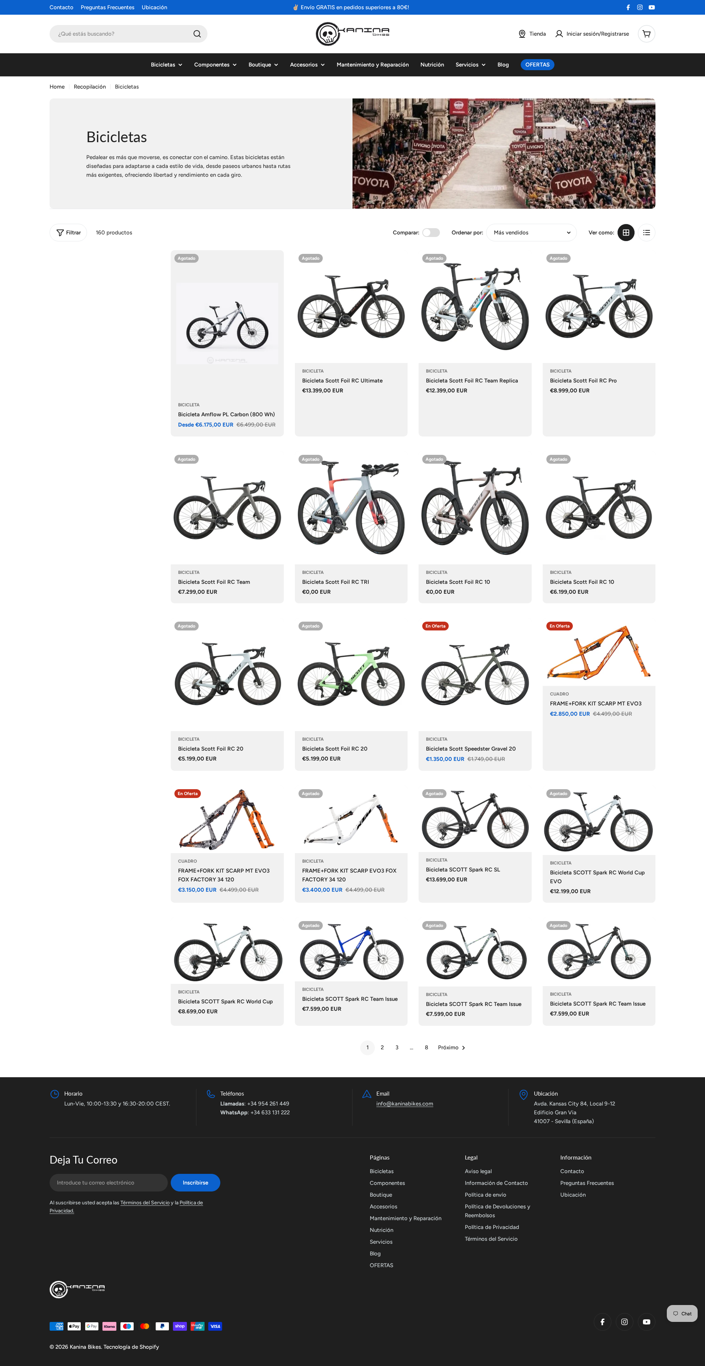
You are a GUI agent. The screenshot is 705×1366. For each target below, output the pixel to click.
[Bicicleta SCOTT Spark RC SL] (475, 819)
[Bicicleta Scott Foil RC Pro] (599, 306)
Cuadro (559, 694)
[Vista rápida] (273, 266)
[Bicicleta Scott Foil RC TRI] (351, 507)
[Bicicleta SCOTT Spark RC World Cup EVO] (599, 820)
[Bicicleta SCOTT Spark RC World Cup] (227, 950)
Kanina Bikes (85, 1347)
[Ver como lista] (646, 232)
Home (57, 86)
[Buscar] (197, 33)
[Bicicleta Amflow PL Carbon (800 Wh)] (227, 323)
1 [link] (367, 1047)
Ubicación (154, 7)
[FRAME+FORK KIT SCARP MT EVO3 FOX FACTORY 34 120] (227, 819)
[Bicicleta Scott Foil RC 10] (475, 507)
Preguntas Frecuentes (107, 7)
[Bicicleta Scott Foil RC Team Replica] (475, 306)
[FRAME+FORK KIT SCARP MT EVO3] (599, 652)
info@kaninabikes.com (404, 1103)
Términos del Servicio (145, 1203)
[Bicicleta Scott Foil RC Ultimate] (351, 306)
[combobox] (128, 34)
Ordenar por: (467, 232)
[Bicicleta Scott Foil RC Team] (227, 507)
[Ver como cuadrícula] (626, 232)
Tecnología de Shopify (131, 1347)
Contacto (61, 7)
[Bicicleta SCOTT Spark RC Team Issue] (351, 949)
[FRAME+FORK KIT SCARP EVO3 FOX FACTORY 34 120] (351, 819)
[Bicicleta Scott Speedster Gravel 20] (475, 674)
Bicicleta (189, 404)
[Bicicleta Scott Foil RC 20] (227, 674)
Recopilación (90, 86)
